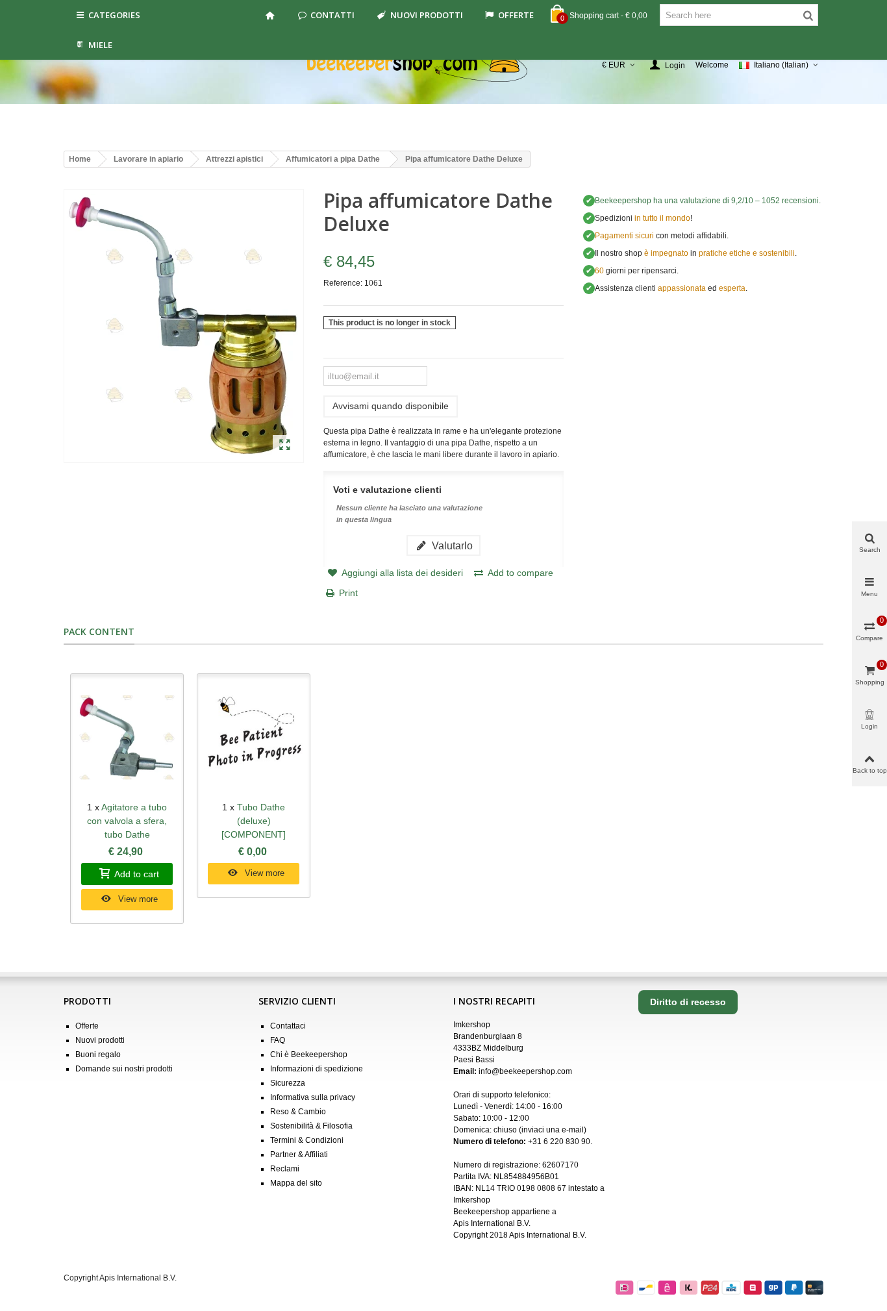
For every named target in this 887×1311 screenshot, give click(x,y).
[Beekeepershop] (444, 65)
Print (348, 593)
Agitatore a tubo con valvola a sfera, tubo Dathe (127, 821)
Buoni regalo (98, 1054)
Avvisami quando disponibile (390, 406)
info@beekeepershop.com (525, 1071)
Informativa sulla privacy (312, 1097)
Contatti (332, 15)
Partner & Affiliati (299, 1154)
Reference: (342, 283)
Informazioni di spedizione (316, 1068)
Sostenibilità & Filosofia (311, 1125)
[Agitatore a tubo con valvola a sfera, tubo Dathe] (127, 737)
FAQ (277, 1040)
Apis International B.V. (492, 1223)
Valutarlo (451, 545)
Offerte (516, 15)
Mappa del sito (296, 1183)
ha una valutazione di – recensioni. (708, 200)
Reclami (284, 1168)
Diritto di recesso (688, 1002)
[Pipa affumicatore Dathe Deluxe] (285, 445)
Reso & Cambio (298, 1111)
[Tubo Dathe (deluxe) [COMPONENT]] (253, 737)
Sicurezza (287, 1083)
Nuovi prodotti (426, 15)
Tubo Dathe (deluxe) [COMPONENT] (253, 821)
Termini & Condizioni (307, 1140)
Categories (114, 15)
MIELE (100, 45)
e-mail (573, 1129)
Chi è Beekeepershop (308, 1054)
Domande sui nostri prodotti (124, 1068)
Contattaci (288, 1025)
